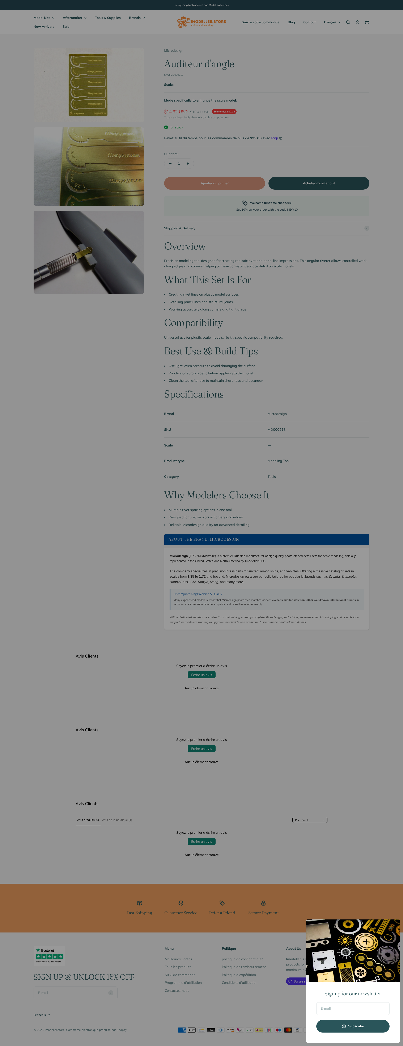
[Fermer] (391, 928)
